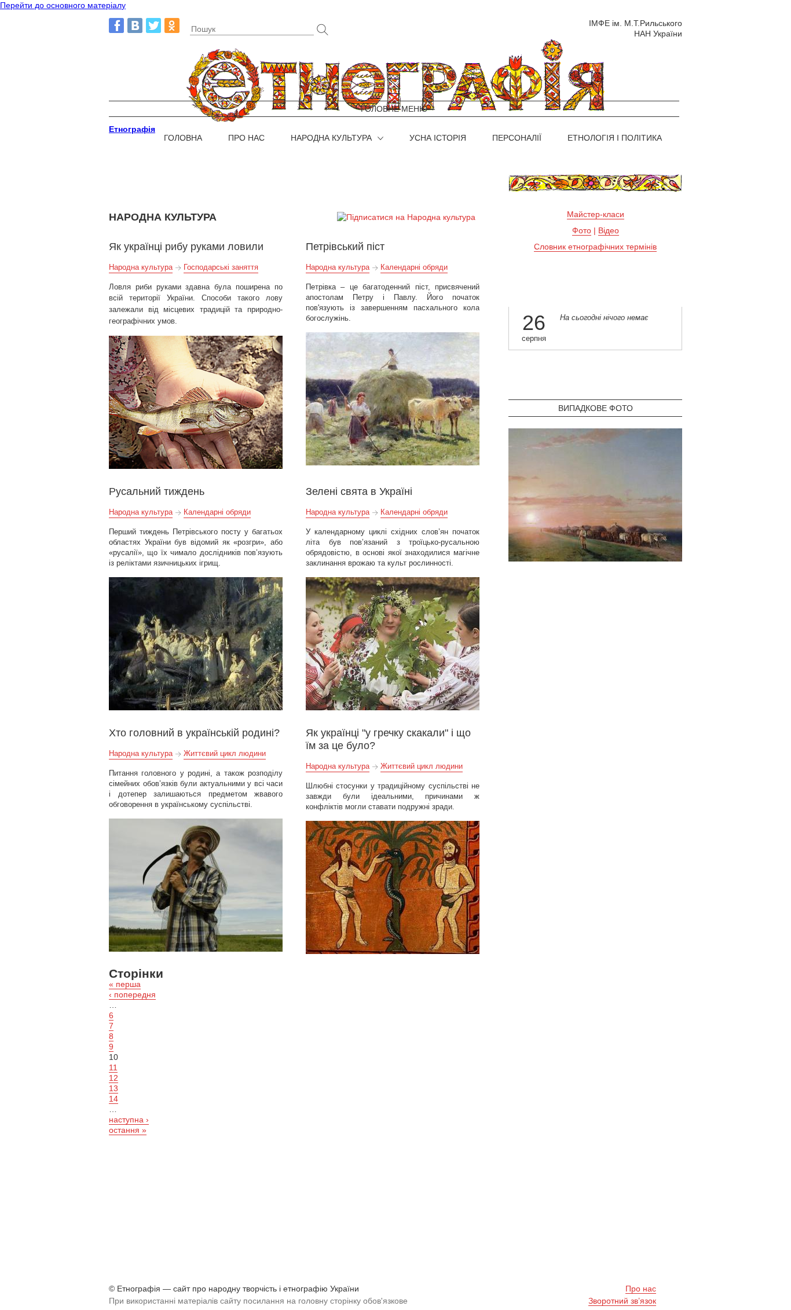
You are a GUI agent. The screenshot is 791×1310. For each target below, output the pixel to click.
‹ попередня (132, 994)
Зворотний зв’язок (622, 1300)
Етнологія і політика (614, 137)
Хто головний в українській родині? (194, 733)
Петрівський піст (345, 246)
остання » (128, 1130)
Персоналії (516, 137)
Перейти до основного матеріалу (63, 5)
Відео (608, 230)
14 (113, 1098)
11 (113, 1067)
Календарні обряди (414, 267)
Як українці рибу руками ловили (186, 246)
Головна (183, 137)
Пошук (203, 29)
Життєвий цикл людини (225, 753)
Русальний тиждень (156, 491)
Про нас (246, 137)
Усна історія (437, 137)
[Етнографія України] (395, 81)
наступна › (129, 1119)
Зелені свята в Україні (359, 491)
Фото (581, 230)
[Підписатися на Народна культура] (406, 217)
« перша (125, 984)
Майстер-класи (595, 214)
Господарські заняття (221, 267)
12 (113, 1078)
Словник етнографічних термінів (595, 246)
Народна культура (331, 137)
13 (113, 1088)
